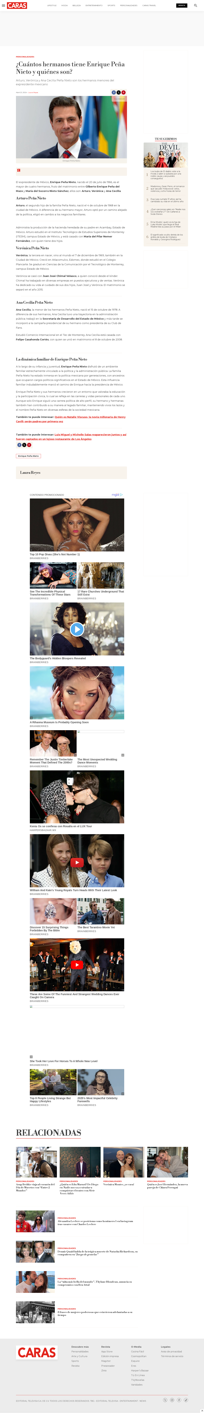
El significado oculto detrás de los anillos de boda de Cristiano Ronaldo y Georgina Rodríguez (167, 237)
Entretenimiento (94, 5)
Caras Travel (149, 5)
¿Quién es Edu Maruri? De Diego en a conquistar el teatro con (79, 1189)
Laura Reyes (33, 92)
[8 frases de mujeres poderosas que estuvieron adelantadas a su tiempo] (35, 1312)
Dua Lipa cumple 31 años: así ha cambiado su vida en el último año (167, 200)
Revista (181, 5)
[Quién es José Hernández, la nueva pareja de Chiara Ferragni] (167, 1162)
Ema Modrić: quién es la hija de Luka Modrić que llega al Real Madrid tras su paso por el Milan (166, 224)
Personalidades (128, 5)
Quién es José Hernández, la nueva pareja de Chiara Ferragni (167, 1186)
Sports (111, 5)
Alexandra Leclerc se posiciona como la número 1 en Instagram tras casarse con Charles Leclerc (95, 1223)
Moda (64, 5)
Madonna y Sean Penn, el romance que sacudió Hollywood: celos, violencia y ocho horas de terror (168, 188)
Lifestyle (51, 5)
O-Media (136, 1347)
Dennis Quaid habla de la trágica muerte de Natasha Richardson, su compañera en (98, 1253)
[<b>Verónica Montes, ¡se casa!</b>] (123, 1162)
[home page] (17, 5)
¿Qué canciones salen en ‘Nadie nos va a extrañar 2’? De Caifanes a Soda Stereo (168, 211)
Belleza (77, 5)
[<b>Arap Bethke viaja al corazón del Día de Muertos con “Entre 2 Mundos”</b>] (36, 1162)
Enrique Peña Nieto (28, 456)
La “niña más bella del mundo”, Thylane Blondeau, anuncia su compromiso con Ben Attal (95, 1283)
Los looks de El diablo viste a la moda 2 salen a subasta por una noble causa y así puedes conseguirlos (166, 175)
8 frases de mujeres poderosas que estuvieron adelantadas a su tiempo (95, 1314)
